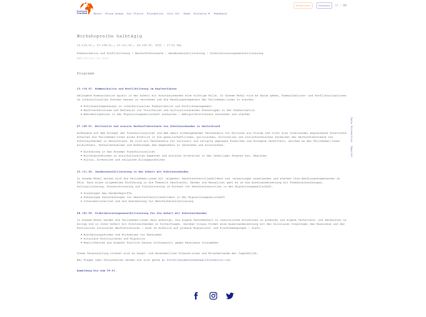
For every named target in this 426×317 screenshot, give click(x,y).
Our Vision (135, 13)
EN (345, 5)
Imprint (351, 151)
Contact (324, 5)
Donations (303, 5)
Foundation (155, 13)
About (98, 13)
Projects (200, 13)
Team (186, 13)
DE (336, 5)
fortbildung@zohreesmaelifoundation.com (198, 259)
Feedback (220, 13)
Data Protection (351, 129)
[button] (208, 13)
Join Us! (173, 13)
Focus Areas (114, 13)
